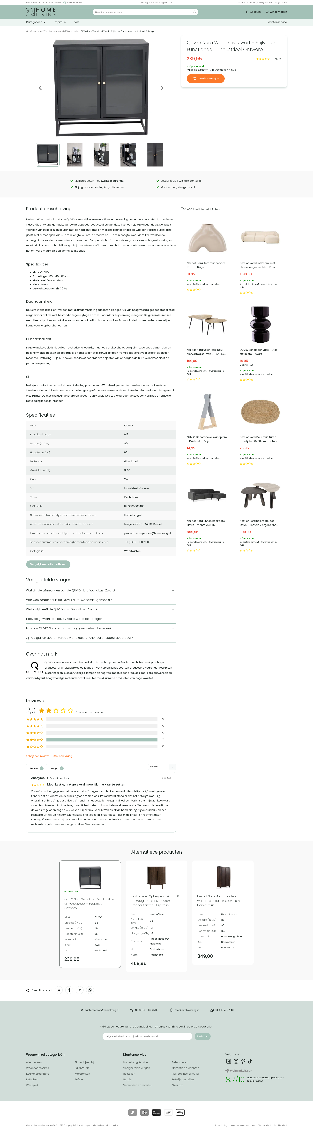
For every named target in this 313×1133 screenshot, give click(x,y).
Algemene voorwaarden (243, 1125)
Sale (76, 22)
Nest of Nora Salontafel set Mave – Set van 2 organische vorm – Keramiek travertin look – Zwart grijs (260, 514)
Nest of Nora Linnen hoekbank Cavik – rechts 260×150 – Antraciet (208, 514)
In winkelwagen (209, 78)
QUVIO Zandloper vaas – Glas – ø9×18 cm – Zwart (260, 343)
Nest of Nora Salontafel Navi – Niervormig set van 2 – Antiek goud (208, 343)
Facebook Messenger (187, 1010)
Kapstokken (82, 1074)
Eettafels (32, 1079)
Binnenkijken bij (84, 1062)
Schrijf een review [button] (37, 756)
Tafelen (79, 1079)
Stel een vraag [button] (62, 756)
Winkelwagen (278, 12)
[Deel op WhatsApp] (90, 990)
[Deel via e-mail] (80, 990)
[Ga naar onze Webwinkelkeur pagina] (72, 2)
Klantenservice (277, 22)
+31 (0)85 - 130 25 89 (146, 1010)
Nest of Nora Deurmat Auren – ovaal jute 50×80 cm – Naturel (260, 428)
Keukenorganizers (37, 1074)
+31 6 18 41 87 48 (224, 1010)
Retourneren (180, 1062)
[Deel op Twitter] (59, 990)
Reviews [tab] (34, 768)
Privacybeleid (264, 1125)
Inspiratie (60, 22)
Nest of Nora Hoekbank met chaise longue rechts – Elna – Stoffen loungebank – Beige (260, 256)
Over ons (177, 1085)
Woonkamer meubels (54, 31)
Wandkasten (72, 31)
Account (255, 12)
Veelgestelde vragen (136, 1068)
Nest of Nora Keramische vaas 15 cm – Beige (208, 256)
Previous (40, 88)
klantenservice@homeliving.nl (102, 1010)
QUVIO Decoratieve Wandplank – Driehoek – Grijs (208, 428)
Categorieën (34, 22)
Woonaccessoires (37, 1068)
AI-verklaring (221, 1125)
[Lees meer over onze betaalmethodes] (132, 1112)
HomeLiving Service (135, 1062)
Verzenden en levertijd (137, 1085)
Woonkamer (36, 31)
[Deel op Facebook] (69, 990)
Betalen (128, 1079)
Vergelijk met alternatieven (48, 564)
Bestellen (129, 1074)
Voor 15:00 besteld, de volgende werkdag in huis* (262, 2)
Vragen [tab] (54, 768)
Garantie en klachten (185, 1068)
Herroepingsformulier (185, 1074)
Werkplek (32, 1085)
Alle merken (34, 1062)
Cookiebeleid (280, 1125)
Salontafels (82, 1068)
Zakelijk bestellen (183, 1079)
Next (161, 88)
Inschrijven (202, 1036)
